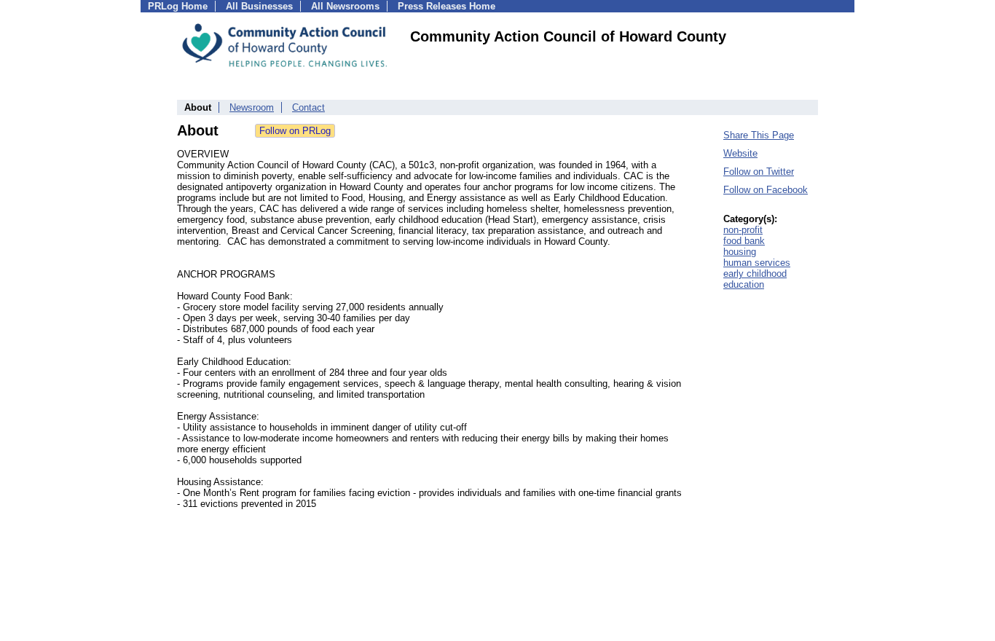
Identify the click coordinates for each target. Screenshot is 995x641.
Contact (308, 107)
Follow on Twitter (758, 171)
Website (740, 153)
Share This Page (758, 135)
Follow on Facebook (765, 189)
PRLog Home (178, 6)
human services (756, 262)
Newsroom (251, 107)
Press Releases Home (446, 6)
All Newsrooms (345, 6)
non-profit (743, 229)
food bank (744, 240)
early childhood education (755, 279)
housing (739, 251)
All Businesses (259, 6)
